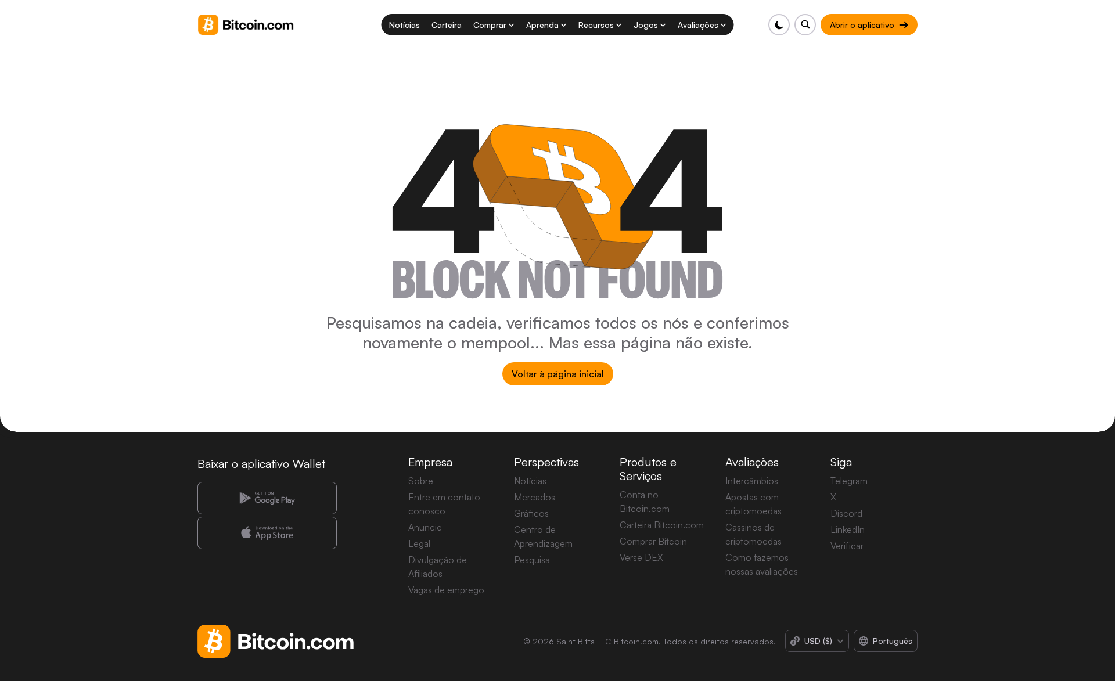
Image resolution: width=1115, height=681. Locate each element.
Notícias (530, 481)
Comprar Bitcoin (653, 541)
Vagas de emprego (446, 590)
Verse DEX (641, 557)
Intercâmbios (751, 481)
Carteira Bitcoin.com (662, 525)
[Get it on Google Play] (267, 498)
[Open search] (805, 24)
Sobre (420, 481)
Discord (846, 513)
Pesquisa (532, 559)
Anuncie (425, 527)
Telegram (849, 481)
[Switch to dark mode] (779, 24)
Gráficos (531, 513)
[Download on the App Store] (267, 533)
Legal (419, 543)
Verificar (847, 546)
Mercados (534, 497)
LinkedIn (847, 529)
